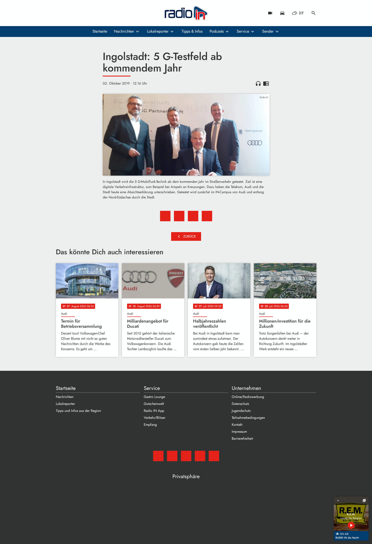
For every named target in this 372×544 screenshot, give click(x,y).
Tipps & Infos (192, 31)
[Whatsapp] (86, 13)
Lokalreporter (158, 31)
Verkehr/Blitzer (154, 417)
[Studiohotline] (95, 13)
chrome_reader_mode (266, 83)
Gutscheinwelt (154, 403)
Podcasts (217, 31)
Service (243, 31)
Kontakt (237, 424)
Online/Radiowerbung (248, 396)
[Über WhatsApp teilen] (193, 216)
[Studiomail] (60, 13)
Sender (268, 31)
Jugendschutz (241, 410)
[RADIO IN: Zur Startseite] (186, 13)
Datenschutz (240, 403)
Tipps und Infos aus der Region (78, 410)
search (313, 13)
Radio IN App (154, 410)
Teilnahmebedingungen (248, 417)
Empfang (150, 424)
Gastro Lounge (154, 396)
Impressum (239, 431)
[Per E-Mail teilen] (207, 216)
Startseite (100, 31)
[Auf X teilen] (179, 216)
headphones (258, 83)
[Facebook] (68, 13)
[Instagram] (77, 13)
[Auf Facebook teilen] (165, 216)
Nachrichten (124, 31)
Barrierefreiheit (242, 438)
